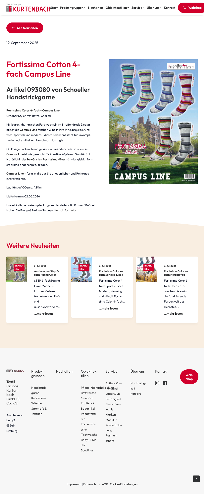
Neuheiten (95, 8)
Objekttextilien (116, 8)
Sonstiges (87, 450)
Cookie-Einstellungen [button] (123, 484)
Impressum (74, 484)
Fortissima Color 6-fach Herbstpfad (176, 272)
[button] (157, 384)
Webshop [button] (189, 377)
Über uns (153, 8)
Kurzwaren (38, 398)
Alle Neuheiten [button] (27, 28)
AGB (105, 484)
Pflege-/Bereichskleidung (97, 388)
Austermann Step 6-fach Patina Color (46, 272)
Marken (111, 414)
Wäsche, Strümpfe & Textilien (38, 408)
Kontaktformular (65, 210)
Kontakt (169, 8)
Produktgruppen (71, 8)
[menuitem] (54, 7)
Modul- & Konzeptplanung (114, 425)
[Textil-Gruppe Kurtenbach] (28, 8)
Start (54, 8)
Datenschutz (91, 484)
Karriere (135, 393)
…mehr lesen (43, 313)
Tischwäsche (89, 434)
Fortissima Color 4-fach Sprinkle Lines (111, 272)
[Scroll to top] (196, 478)
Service (136, 8)
